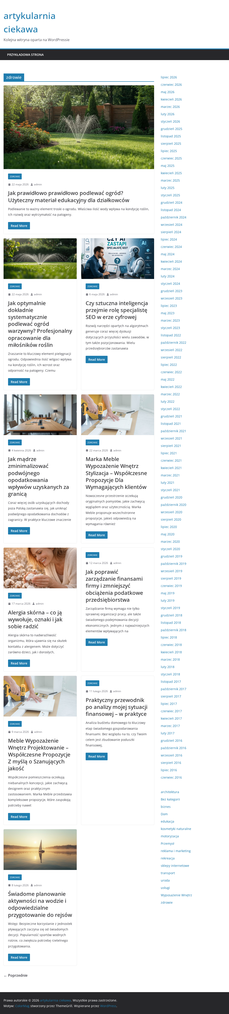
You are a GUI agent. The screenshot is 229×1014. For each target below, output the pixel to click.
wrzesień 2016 (171, 755)
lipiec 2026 (169, 77)
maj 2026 (167, 92)
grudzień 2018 (171, 615)
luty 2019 (167, 600)
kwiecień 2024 (171, 261)
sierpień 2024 (171, 232)
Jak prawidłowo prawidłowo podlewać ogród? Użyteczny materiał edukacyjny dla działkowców (68, 196)
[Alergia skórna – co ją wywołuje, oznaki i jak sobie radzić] (40, 568)
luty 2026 (167, 114)
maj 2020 (167, 534)
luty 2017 (167, 733)
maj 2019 (167, 593)
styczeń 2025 (170, 195)
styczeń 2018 (170, 674)
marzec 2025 (170, 180)
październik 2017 (173, 689)
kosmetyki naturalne (176, 829)
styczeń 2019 (170, 608)
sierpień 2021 (171, 446)
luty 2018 (167, 667)
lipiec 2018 (169, 637)
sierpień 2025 (171, 143)
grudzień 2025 (171, 129)
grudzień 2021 (171, 416)
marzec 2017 (170, 726)
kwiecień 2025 (171, 173)
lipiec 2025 (169, 151)
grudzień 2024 (171, 202)
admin (38, 184)
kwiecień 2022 (171, 387)
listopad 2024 (171, 210)
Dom (164, 814)
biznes (166, 806)
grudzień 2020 (171, 497)
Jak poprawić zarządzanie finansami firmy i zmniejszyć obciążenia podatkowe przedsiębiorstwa (114, 585)
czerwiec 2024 (171, 247)
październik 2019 (173, 563)
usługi (165, 888)
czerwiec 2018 (171, 645)
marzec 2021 (170, 475)
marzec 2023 (170, 320)
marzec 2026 (170, 107)
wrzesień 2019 (171, 571)
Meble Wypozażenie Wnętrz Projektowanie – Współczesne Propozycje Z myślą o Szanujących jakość (39, 754)
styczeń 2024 (170, 283)
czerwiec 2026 (171, 84)
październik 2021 (173, 431)
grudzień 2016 (171, 740)
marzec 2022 (170, 394)
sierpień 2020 (171, 519)
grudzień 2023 (171, 291)
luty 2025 (167, 188)
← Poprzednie (16, 975)
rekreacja (168, 858)
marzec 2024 (170, 269)
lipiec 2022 (169, 364)
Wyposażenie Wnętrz (176, 895)
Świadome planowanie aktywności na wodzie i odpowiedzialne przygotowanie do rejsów (40, 904)
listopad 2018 (171, 622)
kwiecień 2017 (171, 718)
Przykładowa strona (25, 54)
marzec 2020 (170, 541)
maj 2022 (167, 379)
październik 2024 (173, 217)
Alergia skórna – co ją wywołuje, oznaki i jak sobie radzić (35, 619)
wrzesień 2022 (171, 350)
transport (168, 873)
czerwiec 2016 (171, 777)
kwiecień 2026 (171, 99)
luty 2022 (167, 401)
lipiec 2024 (169, 239)
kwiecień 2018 (171, 652)
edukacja (167, 821)
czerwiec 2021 (171, 460)
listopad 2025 (171, 136)
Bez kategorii (170, 799)
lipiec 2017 (169, 704)
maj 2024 (167, 254)
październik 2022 (173, 342)
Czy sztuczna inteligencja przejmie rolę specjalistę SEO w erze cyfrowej (117, 310)
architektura (170, 792)
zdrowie (15, 176)
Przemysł (167, 843)
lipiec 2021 (169, 453)
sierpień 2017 (171, 696)
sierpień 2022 (171, 357)
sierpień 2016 (171, 762)
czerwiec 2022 (171, 372)
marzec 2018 (170, 659)
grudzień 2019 (171, 556)
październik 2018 (173, 630)
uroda (165, 880)
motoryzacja (170, 836)
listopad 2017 (171, 681)
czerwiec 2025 (171, 158)
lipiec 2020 (169, 527)
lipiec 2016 (169, 770)
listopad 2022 (171, 335)
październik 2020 (173, 505)
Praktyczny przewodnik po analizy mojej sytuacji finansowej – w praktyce (116, 706)
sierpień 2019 (171, 578)
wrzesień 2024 (171, 224)
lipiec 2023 (169, 306)
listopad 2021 (171, 423)
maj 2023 (167, 313)
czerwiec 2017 (171, 711)
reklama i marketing (176, 851)
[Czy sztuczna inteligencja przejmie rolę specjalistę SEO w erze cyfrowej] (117, 258)
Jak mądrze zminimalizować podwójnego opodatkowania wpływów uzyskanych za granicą (38, 476)
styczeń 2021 (170, 490)
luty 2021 (167, 482)
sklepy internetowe (175, 865)
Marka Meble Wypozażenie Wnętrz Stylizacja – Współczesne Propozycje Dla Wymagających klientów (116, 472)
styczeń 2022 (170, 409)
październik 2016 (173, 748)
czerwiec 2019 (171, 586)
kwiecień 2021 (171, 468)
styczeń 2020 (170, 549)
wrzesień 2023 (171, 298)
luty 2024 (167, 276)
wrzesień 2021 (171, 438)
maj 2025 (167, 165)
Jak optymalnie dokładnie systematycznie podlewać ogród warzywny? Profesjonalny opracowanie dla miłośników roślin (40, 323)
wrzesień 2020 (171, 512)
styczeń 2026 (170, 121)
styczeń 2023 (170, 328)
